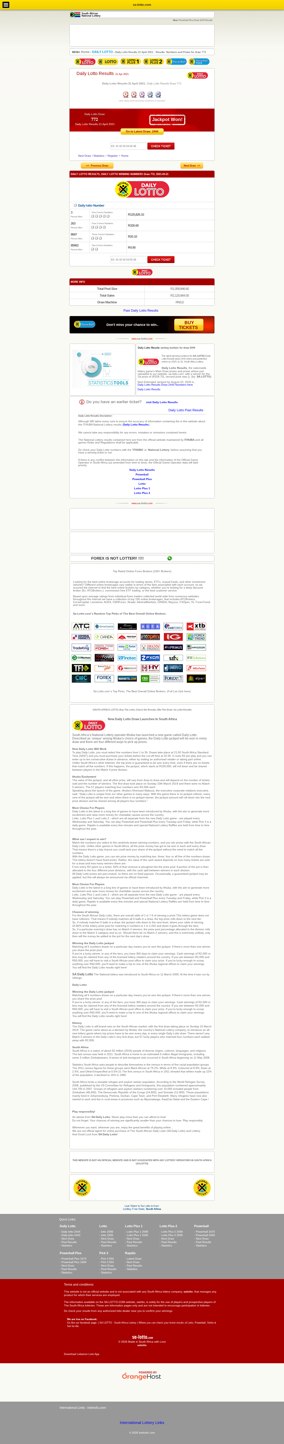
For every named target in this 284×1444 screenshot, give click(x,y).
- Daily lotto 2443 (70, 1235)
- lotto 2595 (106, 1235)
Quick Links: (67, 1219)
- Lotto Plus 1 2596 (136, 1231)
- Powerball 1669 (204, 1235)
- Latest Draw (133, 1258)
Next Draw (84, 155)
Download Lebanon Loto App (81, 1354)
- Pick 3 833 (106, 1262)
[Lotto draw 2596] (107, 65)
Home (124, 155)
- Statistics (66, 1245)
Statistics (99, 155)
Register (113, 155)
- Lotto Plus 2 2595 (171, 1235)
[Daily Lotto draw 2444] (85, 65)
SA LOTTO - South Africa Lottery (117, 1322)
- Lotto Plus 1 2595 (136, 1235)
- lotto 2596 (106, 1231)
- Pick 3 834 (106, 1258)
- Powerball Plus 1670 (73, 1258)
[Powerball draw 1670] (176, 65)
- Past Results (68, 1242)
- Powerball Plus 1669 (73, 1262)
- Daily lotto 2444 (70, 1231)
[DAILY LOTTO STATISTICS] (102, 370)
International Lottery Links (142, 1422)
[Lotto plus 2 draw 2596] (153, 65)
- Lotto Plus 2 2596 (171, 1231)
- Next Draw (67, 1238)
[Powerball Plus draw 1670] (199, 65)
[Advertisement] (142, 35)
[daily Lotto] (142, 190)
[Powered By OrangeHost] (142, 1380)
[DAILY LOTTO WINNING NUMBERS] (142, 97)
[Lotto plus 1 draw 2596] (130, 65)
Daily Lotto (79, 984)
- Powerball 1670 (204, 1231)
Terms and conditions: (79, 1284)
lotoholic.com (96, 1407)
